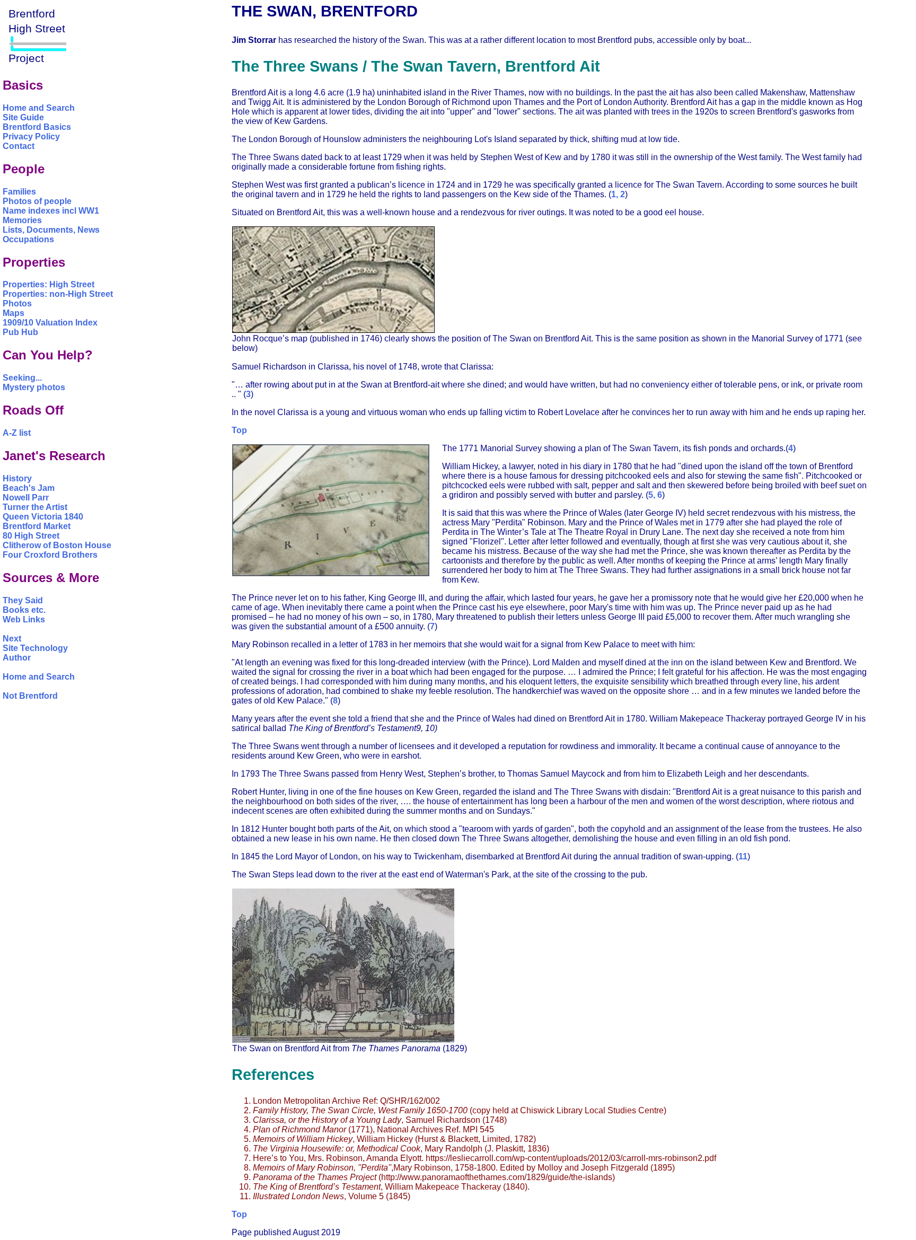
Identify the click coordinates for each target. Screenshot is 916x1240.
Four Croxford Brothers (50, 554)
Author (17, 657)
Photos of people (37, 201)
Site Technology (35, 648)
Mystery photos (34, 387)
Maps (13, 313)
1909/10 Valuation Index (50, 322)
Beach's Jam (29, 488)
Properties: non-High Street (58, 293)
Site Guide (23, 117)
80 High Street (31, 535)
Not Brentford (30, 695)
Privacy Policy (31, 136)
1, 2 (618, 194)
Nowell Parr (26, 497)
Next (12, 638)
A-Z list (17, 432)
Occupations (28, 239)
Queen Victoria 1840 (43, 516)
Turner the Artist (35, 507)
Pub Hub (20, 332)
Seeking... (22, 377)
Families (19, 191)
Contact (18, 146)
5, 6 (655, 494)
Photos (17, 303)
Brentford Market (37, 526)
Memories (22, 220)
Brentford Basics (37, 126)
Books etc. (24, 609)
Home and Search (39, 107)
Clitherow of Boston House (57, 545)
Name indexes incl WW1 (51, 210)
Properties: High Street (48, 284)
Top (239, 430)
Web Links (24, 619)
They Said (23, 600)
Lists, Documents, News (51, 229)
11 (742, 856)
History (17, 478)
